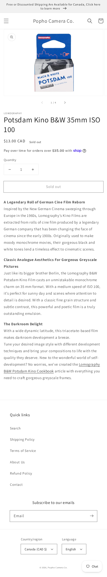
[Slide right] (64, 102)
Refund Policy (21, 473)
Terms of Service (23, 450)
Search (15, 428)
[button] (6, 20)
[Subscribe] (91, 515)
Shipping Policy (22, 439)
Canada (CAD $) (36, 549)
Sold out (53, 186)
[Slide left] (42, 102)
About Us (17, 462)
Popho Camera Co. (57, 567)
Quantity (10, 160)
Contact (16, 484)
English (71, 549)
